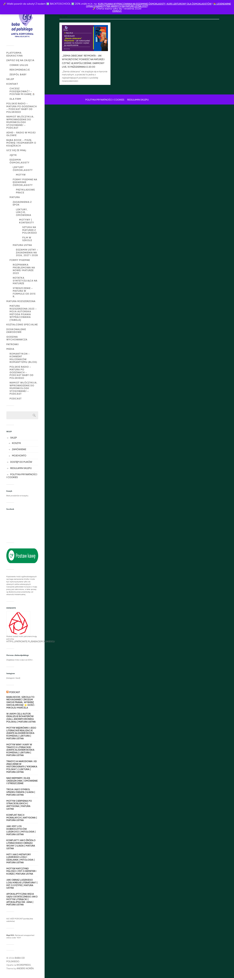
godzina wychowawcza (16, 338)
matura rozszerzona (20, 301)
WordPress (24, 964)
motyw (21, 174)
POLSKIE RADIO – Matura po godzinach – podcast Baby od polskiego (21, 107)
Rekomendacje (20, 69)
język (13, 155)
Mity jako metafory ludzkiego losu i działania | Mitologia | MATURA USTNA (20, 858)
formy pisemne (20, 260)
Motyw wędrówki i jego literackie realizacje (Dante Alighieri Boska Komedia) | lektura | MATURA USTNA (21, 733)
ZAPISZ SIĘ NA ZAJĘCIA (20, 60)
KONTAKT (12, 83)
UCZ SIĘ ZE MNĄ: (16, 150)
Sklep (10, 79)
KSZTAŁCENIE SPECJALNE (22, 324)
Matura (15, 197)
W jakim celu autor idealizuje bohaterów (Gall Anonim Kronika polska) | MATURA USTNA (21, 717)
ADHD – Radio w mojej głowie (21, 134)
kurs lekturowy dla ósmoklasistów (189, 3)
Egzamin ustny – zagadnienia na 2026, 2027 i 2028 (27, 252)
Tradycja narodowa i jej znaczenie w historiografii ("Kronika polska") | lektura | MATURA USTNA (21, 766)
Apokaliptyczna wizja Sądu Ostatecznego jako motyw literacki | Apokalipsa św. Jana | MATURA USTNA (22, 899)
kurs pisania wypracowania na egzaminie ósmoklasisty (132, 3)
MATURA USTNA (22, 245)
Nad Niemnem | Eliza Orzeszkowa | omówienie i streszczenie (22, 781)
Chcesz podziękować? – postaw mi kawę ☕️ (22, 91)
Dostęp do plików (21, 461)
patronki (12, 344)
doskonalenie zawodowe (16, 330)
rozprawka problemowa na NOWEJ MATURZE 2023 (24, 268)
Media (10, 348)
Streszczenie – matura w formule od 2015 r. (24, 292)
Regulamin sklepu (21, 468)
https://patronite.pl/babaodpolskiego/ (30, 641)
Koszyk (16, 443)
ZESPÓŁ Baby (18, 74)
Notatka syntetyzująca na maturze (25, 280)
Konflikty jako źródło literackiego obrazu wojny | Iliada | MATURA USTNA (20, 844)
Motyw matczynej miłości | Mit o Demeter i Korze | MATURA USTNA (21, 871)
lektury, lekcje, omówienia (23, 212)
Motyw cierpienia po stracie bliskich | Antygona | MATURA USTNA (19, 804)
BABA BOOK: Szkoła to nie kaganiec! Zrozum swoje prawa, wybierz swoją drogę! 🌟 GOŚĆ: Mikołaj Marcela (20, 702)
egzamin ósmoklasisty (19, 161)
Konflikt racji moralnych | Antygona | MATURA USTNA (21, 817)
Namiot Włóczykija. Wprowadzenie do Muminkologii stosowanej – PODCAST (20, 122)
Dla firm (15, 98)
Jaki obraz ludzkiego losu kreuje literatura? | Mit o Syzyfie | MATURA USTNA (22, 883)
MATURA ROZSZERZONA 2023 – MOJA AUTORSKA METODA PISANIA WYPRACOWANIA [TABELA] (23, 312)
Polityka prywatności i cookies (104, 99)
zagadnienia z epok (22, 203)
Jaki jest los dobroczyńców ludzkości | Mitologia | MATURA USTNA (21, 830)
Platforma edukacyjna (14, 54)
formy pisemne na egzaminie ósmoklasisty (25, 182)
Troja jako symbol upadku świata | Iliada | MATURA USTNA (20, 792)
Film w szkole (27, 239)
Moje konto (19, 455)
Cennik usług (19, 65)
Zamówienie (19, 449)
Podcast (16, 398)
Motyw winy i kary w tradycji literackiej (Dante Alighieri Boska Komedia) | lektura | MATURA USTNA (20, 750)
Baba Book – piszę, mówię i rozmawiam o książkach (21, 143)
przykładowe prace (25, 191)
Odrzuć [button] (117, 10)
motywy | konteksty (26, 221)
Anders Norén (25, 968)
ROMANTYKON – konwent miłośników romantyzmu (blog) (23, 357)
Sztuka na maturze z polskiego (29, 230)
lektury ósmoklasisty (23, 168)
